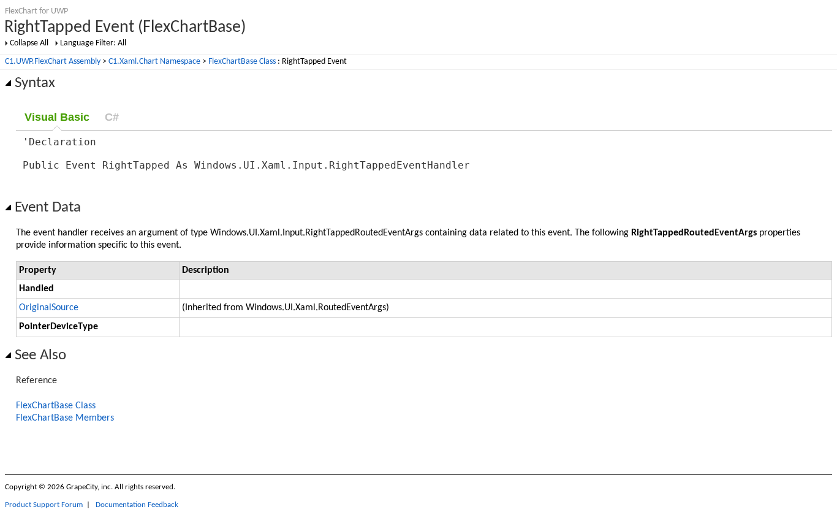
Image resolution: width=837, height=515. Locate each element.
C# (112, 117)
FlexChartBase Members (65, 418)
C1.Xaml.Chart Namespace (154, 61)
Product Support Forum (44, 505)
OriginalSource (48, 308)
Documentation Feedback (137, 505)
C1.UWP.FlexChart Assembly (52, 61)
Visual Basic (57, 117)
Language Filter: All (93, 43)
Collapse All (29, 43)
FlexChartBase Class (242, 61)
